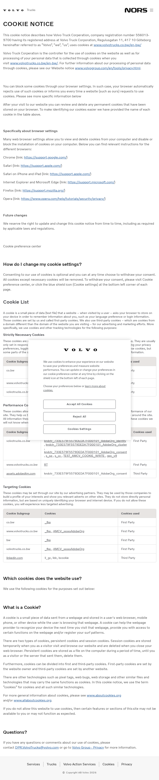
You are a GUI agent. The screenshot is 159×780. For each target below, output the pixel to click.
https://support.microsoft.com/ (91, 182)
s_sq (49, 456)
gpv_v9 (112, 456)
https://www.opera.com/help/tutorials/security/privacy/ (63, 199)
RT (46, 464)
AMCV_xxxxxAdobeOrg (68, 531)
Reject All (79, 416)
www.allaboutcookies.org (32, 700)
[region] (79, 390)
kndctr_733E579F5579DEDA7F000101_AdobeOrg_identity (85, 441)
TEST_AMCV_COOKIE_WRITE (84, 456)
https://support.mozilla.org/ (43, 190)
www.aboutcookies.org (104, 695)
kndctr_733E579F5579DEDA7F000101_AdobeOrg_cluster (86, 444)
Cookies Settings (80, 429)
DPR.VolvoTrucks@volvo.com (37, 747)
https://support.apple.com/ (41, 166)
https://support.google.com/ (45, 157)
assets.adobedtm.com (20, 473)
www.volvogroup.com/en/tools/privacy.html (107, 68)
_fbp (48, 522)
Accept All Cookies (80, 404)
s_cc (58, 456)
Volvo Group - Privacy (88, 747)
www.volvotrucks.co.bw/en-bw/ (117, 45)
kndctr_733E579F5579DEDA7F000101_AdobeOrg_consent (85, 452)
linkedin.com (14, 558)
